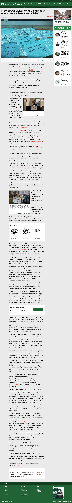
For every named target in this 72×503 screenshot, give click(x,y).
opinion (6, 491)
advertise (22, 489)
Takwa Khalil (63, 76)
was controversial (21, 167)
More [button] (67, 3)
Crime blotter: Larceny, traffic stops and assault (65, 82)
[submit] (66, 483)
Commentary (47, 3)
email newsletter (39, 490)
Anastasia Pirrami (4, 16)
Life (28, 3)
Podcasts (54, 3)
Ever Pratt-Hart (64, 84)
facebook (41, 472)
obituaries (6, 494)
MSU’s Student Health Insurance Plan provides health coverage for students (65, 73)
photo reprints (23, 491)
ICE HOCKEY (63, 31)
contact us (38, 489)
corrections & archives (24, 494)
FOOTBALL (62, 40)
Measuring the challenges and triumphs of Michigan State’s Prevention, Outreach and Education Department (14, 233)
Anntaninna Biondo (33, 115)
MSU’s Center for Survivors (17, 130)
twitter (41, 474)
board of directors (24, 490)
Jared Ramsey (13, 238)
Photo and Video (60, 3)
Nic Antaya (21, 213)
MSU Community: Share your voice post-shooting (63, 22)
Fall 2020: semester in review (37, 230)
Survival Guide (39, 3)
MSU (61, 50)
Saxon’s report (21, 422)
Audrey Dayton (63, 37)
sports (6, 489)
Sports (32, 3)
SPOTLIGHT (2, 9)
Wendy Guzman (37, 238)
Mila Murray (44, 60)
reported (34, 146)
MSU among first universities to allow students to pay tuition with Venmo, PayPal (65, 53)
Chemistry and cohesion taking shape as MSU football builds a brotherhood (64, 44)
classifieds (6, 493)
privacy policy (23, 493)
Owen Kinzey (63, 47)
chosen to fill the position (19, 249)
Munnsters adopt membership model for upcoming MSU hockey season (65, 34)
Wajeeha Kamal (26, 238)
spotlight (6, 490)
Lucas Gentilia (63, 57)
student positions (24, 495)
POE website (24, 127)
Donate (38, 309)
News (24, 3)
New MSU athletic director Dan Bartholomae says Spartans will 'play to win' (65, 63)
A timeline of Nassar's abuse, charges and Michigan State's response (26, 231)
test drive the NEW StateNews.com (41, 7)
